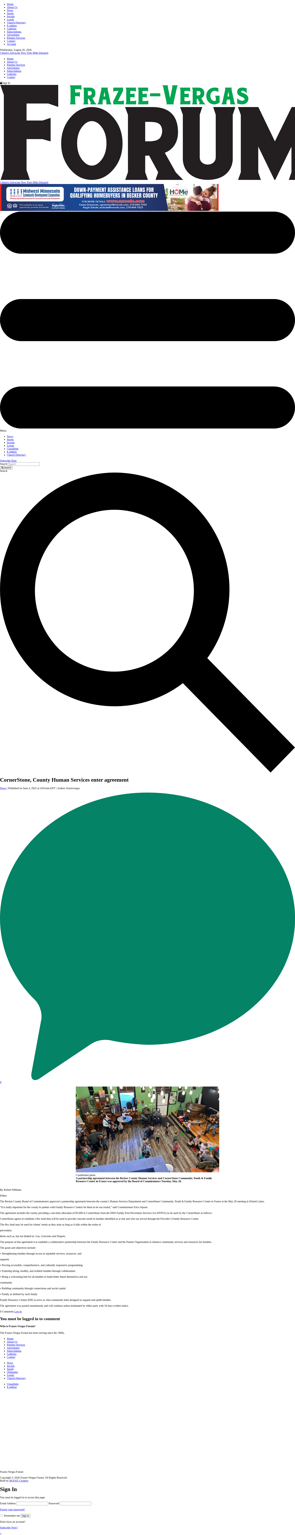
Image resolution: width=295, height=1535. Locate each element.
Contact (11, 41)
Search (3, 463)
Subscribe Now (8, 460)
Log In (18, 1311)
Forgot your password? (12, 1509)
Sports (10, 13)
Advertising (13, 34)
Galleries (11, 28)
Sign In (25, 1516)
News (10, 10)
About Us (12, 7)
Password (54, 1503)
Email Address (8, 1503)
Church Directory (16, 22)
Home (10, 4)
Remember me (12, 1515)
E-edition (12, 25)
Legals (10, 19)
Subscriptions (14, 31)
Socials (11, 16)
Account (11, 44)
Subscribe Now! (9, 1527)
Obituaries (12, 1372)
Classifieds (12, 448)
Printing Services (16, 37)
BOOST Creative (18, 1480)
